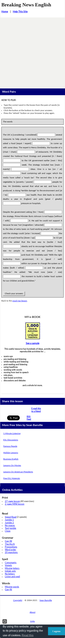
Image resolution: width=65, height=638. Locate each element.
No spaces (10, 525)
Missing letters (12, 568)
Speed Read (10, 517)
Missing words (12, 587)
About (32, 612)
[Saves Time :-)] (32, 331)
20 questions (11, 552)
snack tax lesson (19, 301)
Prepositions (11, 547)
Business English (10, 459)
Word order (10, 550)
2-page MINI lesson (14, 504)
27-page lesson (12, 501)
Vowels (8, 565)
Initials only (10, 571)
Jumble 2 (9, 523)
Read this (27, 635)
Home (4, 12)
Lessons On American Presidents (18, 472)
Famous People (10, 446)
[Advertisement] (32, 51)
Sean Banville (46, 600)
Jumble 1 (9, 520)
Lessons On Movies (12, 465)
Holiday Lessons (10, 453)
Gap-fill (8, 541)
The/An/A (10, 544)
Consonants (10, 563)
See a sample (32, 343)
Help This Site (20, 12)
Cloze (7, 531)
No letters (10, 574)
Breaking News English (26, 4)
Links (32, 621)
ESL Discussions (10, 440)
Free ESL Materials (11, 478)
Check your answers (14, 293)
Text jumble (10, 528)
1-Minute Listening (11, 433)
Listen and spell (12, 577)
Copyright (17, 600)
